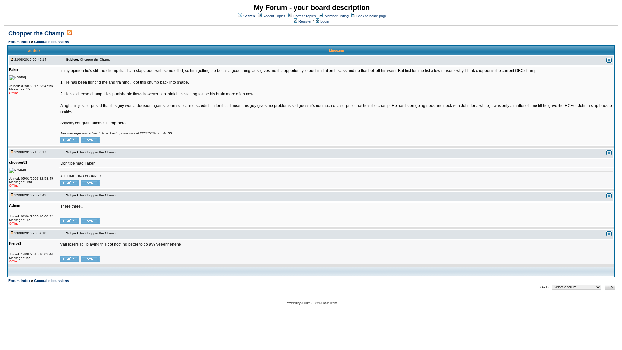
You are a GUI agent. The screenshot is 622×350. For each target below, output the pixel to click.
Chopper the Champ (36, 33)
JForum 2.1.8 (309, 303)
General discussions (51, 42)
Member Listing (337, 16)
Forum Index (19, 42)
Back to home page (371, 16)
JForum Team (328, 303)
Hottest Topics (304, 16)
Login (324, 21)
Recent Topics (274, 16)
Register (304, 21)
